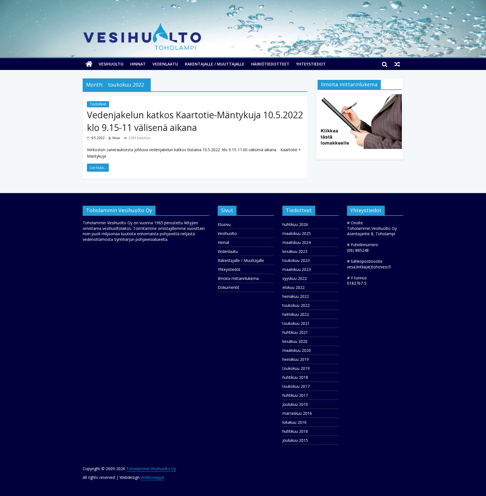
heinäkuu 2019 (295, 359)
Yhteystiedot (311, 64)
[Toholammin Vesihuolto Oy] (89, 64)
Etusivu (224, 224)
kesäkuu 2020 (294, 341)
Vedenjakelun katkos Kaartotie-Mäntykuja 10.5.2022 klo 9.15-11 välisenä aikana (195, 121)
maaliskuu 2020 (296, 350)
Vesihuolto (111, 64)
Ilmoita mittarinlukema (238, 278)
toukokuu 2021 (296, 323)
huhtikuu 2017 (295, 395)
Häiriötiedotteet (270, 64)
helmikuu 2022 (295, 314)
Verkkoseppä (152, 477)
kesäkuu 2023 (294, 251)
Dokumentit (228, 287)
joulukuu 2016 (295, 404)
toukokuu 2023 (296, 260)
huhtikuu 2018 (295, 377)
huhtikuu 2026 (295, 224)
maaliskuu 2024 (296, 242)
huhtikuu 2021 (295, 332)
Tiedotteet (98, 104)
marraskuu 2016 (297, 413)
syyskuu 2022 (294, 278)
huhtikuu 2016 (295, 431)
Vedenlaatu (165, 64)
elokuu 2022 (293, 287)
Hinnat (138, 64)
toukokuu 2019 (296, 368)
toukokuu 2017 (296, 386)
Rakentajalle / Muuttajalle (214, 64)
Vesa (116, 137)
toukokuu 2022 (296, 305)
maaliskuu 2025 (296, 233)
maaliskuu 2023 (296, 269)
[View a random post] (397, 64)
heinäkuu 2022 (295, 296)
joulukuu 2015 (295, 440)
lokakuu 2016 (294, 422)
